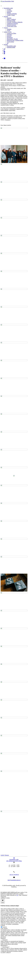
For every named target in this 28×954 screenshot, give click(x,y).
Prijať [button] (20, 895)
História (9, 12)
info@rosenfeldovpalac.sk (14, 880)
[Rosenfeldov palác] (7, 1)
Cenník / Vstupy (11, 15)
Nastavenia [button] (3, 896)
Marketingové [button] (4, 945)
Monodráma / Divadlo (12, 39)
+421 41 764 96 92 (14, 874)
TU (17, 895)
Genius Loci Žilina (11, 33)
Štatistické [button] (3, 938)
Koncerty (9, 36)
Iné (7, 43)
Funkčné (4, 927)
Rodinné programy (11, 25)
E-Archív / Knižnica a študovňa (14, 22)
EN (4, 48)
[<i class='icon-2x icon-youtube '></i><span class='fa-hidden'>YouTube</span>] (4, 53)
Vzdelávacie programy (12, 23)
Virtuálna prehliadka (12, 13)
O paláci (9, 9)
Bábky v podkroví (11, 19)
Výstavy (6, 27)
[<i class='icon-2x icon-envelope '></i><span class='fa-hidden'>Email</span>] (4, 58)
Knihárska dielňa (11, 20)
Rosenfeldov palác (8, 8)
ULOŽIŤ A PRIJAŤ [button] (6, 952)
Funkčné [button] (3, 925)
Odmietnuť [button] (24, 895)
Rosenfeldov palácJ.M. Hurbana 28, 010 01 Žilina (14, 860)
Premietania (10, 37)
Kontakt (6, 44)
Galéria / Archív (8, 32)
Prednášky (9, 34)
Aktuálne (9, 18)
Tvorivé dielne (10, 41)
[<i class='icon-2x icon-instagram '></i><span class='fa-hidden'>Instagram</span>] (4, 51)
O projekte (9, 11)
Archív (8, 30)
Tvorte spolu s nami (12, 26)
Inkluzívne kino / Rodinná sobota (15, 40)
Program (6, 16)
